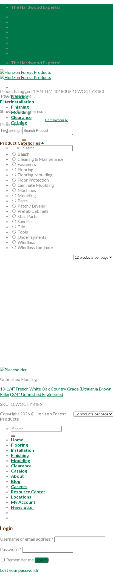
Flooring (25, 169)
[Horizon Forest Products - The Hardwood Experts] (25, 74)
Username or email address (26, 538)
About (17, 21)
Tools (23, 231)
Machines (27, 190)
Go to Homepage (56, 120)
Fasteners (27, 164)
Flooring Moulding (35, 174)
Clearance (21, 117)
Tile (21, 226)
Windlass (26, 242)
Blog (15, 27)
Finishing (20, 106)
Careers (19, 32)
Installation (22, 101)
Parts (23, 200)
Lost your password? (19, 570)
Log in (41, 560)
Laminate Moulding (36, 185)
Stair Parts (27, 216)
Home (17, 16)
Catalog (19, 470)
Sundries (25, 221)
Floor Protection (33, 179)
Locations (21, 42)
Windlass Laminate (35, 247)
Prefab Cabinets (33, 211)
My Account (23, 47)
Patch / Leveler (32, 205)
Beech (23, 153)
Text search (11, 130)
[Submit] (24, 140)
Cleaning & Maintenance (40, 159)
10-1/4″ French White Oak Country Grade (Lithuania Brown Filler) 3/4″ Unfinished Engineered (55, 391)
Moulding (27, 195)
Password (10, 549)
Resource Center (28, 37)
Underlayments (32, 237)
